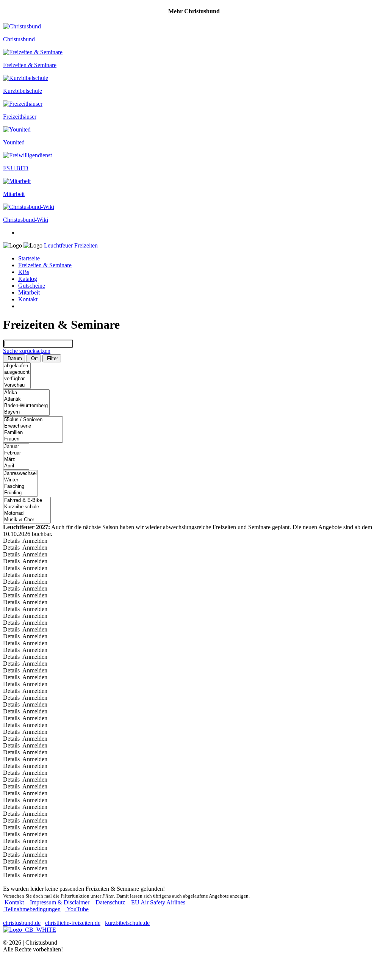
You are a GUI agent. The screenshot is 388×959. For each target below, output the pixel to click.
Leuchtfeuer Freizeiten (71, 245)
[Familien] (33, 432)
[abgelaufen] (16, 366)
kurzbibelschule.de (127, 923)
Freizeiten (45, 265)
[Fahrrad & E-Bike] (26, 500)
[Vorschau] (16, 385)
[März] (16, 459)
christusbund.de (22, 923)
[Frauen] (33, 439)
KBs (23, 272)
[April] (16, 466)
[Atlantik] (26, 399)
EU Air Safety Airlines (157, 902)
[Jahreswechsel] (20, 473)
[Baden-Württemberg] (26, 406)
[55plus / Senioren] (33, 420)
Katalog (27, 279)
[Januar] (16, 446)
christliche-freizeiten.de (72, 923)
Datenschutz (109, 902)
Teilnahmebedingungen (32, 909)
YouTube (77, 909)
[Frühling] (20, 493)
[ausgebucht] (16, 372)
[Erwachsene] (33, 426)
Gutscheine (31, 285)
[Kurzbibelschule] (26, 507)
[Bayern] (26, 412)
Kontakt (28, 299)
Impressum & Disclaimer (58, 902)
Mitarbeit (29, 292)
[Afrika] (26, 393)
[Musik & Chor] (26, 520)
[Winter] (20, 480)
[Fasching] (20, 486)
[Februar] (16, 453)
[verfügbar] (16, 379)
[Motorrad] (26, 513)
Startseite (29, 258)
